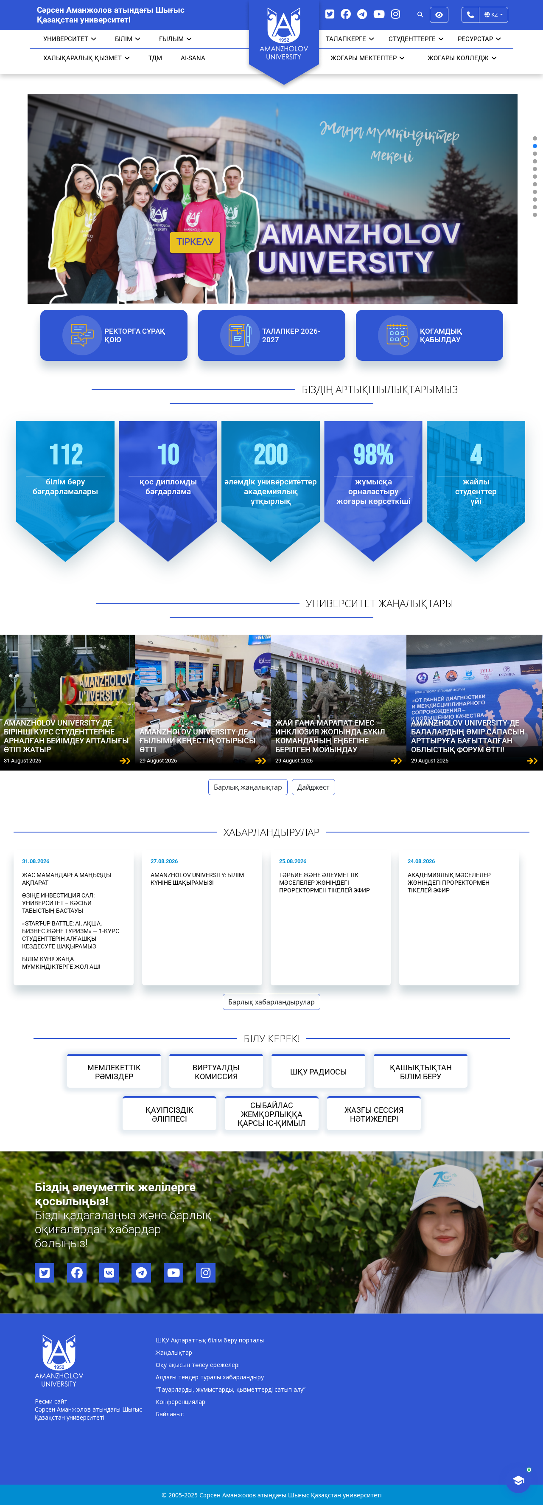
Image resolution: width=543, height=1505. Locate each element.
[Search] (420, 15)
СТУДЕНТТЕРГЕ (412, 39)
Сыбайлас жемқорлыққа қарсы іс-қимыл (272, 1114)
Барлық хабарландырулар (271, 1002)
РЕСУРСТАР (475, 39)
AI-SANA (193, 58)
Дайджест (313, 787)
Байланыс (170, 1414)
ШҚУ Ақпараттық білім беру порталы (210, 1340)
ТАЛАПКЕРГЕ (346, 39)
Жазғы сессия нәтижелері (373, 1114)
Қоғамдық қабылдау (441, 335)
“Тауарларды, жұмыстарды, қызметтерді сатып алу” (230, 1389)
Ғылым (171, 39)
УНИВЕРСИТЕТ (65, 39)
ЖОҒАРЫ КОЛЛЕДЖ (458, 58)
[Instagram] (395, 14)
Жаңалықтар (174, 1352)
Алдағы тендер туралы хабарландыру (210, 1377)
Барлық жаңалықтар (248, 787)
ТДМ (155, 58)
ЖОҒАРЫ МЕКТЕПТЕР (363, 58)
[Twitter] (329, 14)
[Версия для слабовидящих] (439, 15)
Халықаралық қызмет (82, 58)
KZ (494, 14)
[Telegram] (362, 14)
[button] (535, 138)
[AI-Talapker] (518, 1480)
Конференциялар (180, 1402)
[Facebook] (346, 14)
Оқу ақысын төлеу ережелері (198, 1365)
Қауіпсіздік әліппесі (169, 1114)
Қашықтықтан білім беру (421, 1072)
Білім (123, 39)
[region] (271, 176)
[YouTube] (379, 14)
